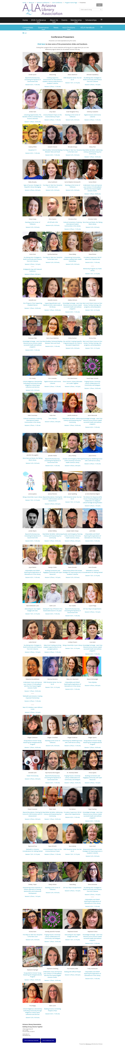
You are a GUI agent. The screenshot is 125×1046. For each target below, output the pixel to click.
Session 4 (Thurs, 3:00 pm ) (32, 274)
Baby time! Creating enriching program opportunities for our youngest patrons (52, 647)
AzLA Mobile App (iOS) (48, 1040)
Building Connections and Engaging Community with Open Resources (52, 572)
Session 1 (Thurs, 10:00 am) (32, 121)
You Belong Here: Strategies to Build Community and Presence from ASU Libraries (92, 79)
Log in (99, 5)
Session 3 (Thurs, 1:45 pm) (92, 84)
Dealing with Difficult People (72, 971)
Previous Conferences (43, 2)
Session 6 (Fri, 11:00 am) (32, 84)
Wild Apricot (88, 1044)
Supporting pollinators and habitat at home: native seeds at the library (52, 305)
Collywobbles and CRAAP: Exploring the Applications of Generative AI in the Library (92, 536)
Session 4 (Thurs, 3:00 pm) (32, 190)
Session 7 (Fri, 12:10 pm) (72, 83)
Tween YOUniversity (32, 776)
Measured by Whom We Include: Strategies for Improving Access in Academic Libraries (72, 572)
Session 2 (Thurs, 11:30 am (32, 425)
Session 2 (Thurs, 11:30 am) (52, 86)
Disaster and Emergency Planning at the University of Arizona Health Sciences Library (72, 460)
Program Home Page (71, 2)
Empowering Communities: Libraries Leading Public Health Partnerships (72, 259)
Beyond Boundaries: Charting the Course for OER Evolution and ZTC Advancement (52, 499)
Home (24, 2)
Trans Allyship (52, 418)
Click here (41, 44)
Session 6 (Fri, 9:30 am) (52, 225)
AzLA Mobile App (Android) (31, 1040)
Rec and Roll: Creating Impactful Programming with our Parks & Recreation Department (72, 343)
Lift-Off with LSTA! (52, 222)
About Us (31, 2)
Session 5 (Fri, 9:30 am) (72, 120)
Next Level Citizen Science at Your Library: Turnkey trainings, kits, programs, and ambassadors (92, 305)
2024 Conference (57, 2)
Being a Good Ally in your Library (32, 497)
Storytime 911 (32, 150)
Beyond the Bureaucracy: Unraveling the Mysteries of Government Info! (32, 79)
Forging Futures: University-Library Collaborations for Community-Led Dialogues (92, 383)
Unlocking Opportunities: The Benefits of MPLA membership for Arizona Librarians (33, 116)
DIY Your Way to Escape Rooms (92, 609)
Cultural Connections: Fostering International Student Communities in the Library (72, 224)
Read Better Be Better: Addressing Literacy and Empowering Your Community (92, 151)
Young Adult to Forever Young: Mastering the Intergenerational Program (32, 742)
